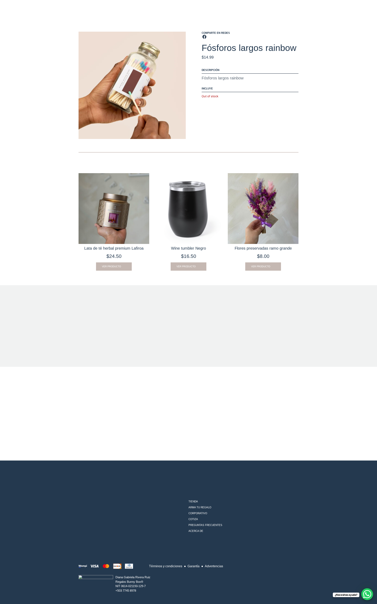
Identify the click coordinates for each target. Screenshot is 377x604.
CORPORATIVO (197, 513)
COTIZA (193, 519)
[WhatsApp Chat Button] (367, 594)
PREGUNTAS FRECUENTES (205, 525)
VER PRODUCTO (111, 266)
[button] (204, 37)
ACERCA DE (195, 531)
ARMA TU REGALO (199, 507)
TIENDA (193, 501)
